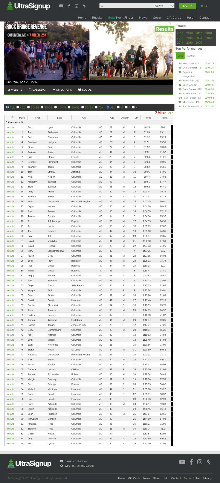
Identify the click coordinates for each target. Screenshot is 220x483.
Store (157, 17)
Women (191, 55)
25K (170, 112)
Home (82, 17)
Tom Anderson (190, 106)
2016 (208, 33)
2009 (199, 42)
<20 (22, 107)
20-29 (35, 107)
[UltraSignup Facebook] (69, 5)
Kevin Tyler (188, 80)
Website (16, 89)
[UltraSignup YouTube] (61, 5)
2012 (208, 38)
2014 (189, 38)
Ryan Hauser (189, 97)
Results (97, 17)
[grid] (89, 283)
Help (190, 17)
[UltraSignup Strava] (84, 5)
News (143, 17)
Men (180, 56)
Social (86, 89)
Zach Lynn (188, 85)
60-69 (89, 107)
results (10, 127)
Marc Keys (188, 102)
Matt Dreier (189, 63)
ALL (12, 107)
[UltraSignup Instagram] (77, 5)
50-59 (75, 107)
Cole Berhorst (190, 67)
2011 (180, 42)
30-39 (48, 107)
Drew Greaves (190, 89)
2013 (199, 38)
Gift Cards (174, 17)
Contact (205, 17)
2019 (180, 33)
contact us (80, 461)
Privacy (207, 478)
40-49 (62, 107)
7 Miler (160, 113)
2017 (199, 33)
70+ (101, 107)
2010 (189, 42)
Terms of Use (192, 478)
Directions (64, 89)
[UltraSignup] (28, 5)
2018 (189, 33)
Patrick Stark (189, 93)
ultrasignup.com (83, 465)
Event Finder (120, 17)
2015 (180, 38)
